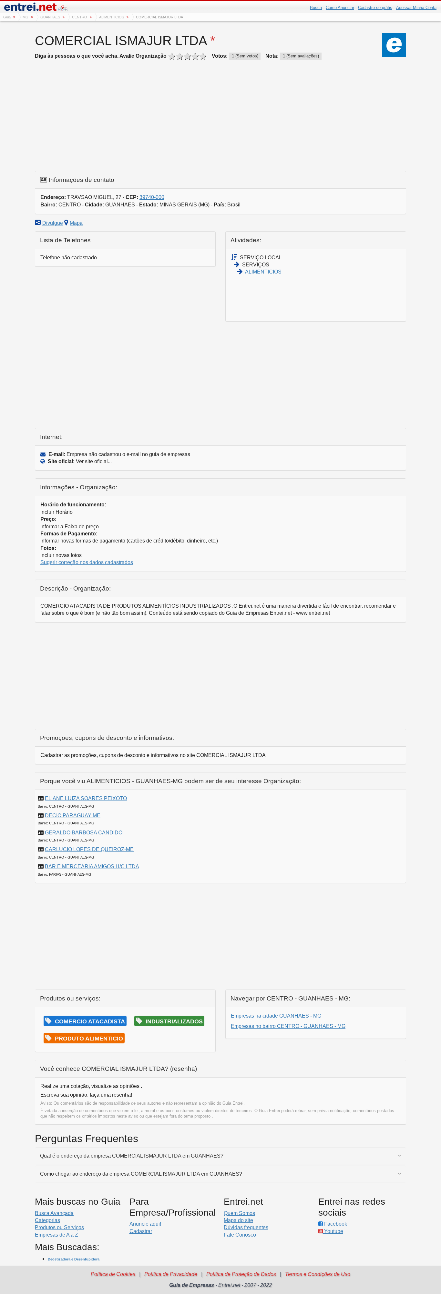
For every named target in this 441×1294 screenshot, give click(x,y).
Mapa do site (238, 1220)
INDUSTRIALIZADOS (173, 1021)
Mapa (76, 223)
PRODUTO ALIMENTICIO (88, 1038)
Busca (316, 7)
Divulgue (52, 223)
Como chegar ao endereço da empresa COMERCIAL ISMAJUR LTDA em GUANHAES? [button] (141, 1174)
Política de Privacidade (170, 1274)
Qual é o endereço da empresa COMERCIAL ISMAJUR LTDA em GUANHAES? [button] (131, 1156)
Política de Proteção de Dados (241, 1274)
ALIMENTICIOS (263, 271)
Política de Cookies (113, 1274)
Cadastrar (140, 1231)
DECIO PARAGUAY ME (72, 815)
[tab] (220, 1156)
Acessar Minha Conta (416, 7)
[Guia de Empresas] (37, 8)
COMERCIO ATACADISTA (89, 1021)
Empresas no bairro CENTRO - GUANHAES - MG (288, 1026)
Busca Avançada (54, 1213)
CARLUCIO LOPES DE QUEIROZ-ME (89, 849)
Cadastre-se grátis (375, 7)
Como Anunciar (340, 7)
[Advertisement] (220, 118)
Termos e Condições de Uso (317, 1274)
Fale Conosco (240, 1235)
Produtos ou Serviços (59, 1227)
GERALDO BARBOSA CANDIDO (83, 832)
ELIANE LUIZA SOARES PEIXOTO (86, 798)
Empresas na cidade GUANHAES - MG (276, 1016)
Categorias (47, 1220)
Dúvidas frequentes (246, 1227)
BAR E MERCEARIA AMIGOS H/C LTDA (92, 866)
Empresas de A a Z (56, 1235)
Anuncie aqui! (145, 1224)
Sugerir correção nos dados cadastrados (86, 562)
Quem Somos (239, 1213)
